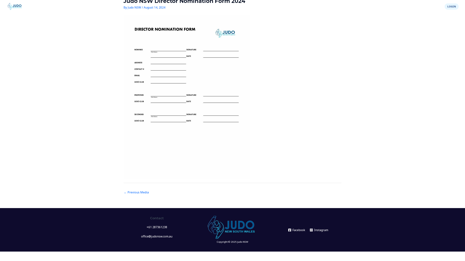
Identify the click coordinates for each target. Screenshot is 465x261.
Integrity (416, 7)
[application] (341, 6)
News (321, 7)
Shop (434, 7)
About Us (394, 7)
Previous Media (136, 192)
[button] (452, 6)
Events (335, 7)
